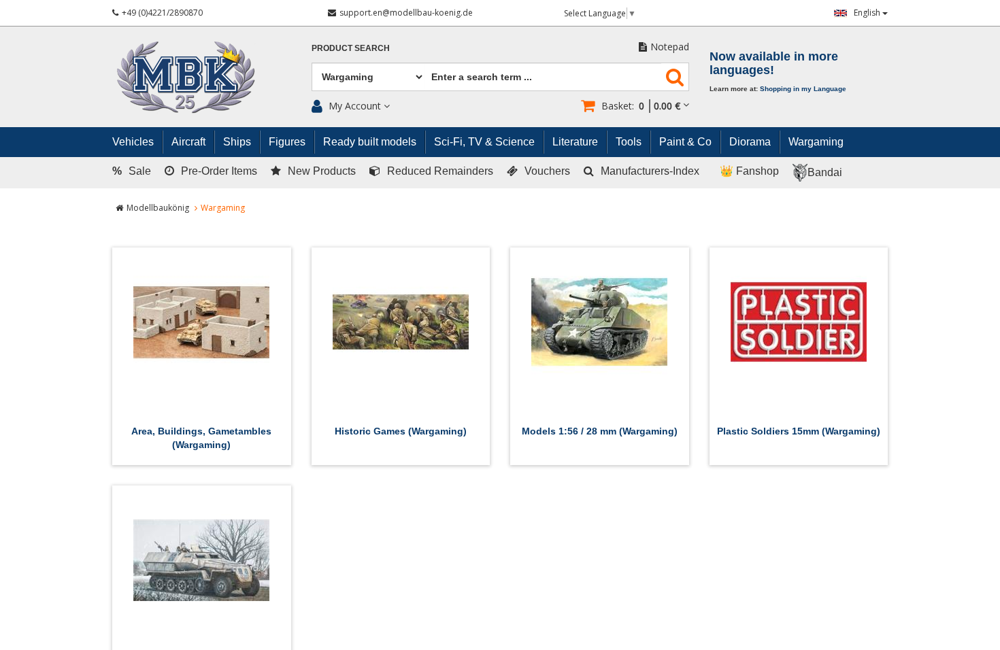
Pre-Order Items (219, 171)
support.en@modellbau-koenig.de (406, 12)
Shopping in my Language (803, 88)
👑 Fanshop (749, 171)
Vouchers (547, 171)
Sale (131, 171)
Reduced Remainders (440, 171)
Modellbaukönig (158, 207)
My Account (355, 105)
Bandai (824, 172)
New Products (322, 171)
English (868, 12)
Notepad (669, 46)
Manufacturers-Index (650, 171)
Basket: (640, 105)
